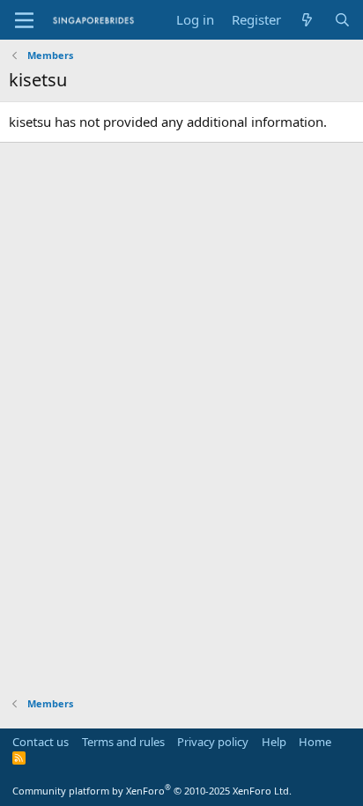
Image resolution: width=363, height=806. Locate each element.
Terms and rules (123, 742)
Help (274, 742)
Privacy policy (212, 742)
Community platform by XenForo (152, 790)
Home (315, 742)
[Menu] (24, 20)
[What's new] (307, 20)
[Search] (342, 20)
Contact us (40, 742)
